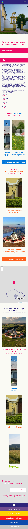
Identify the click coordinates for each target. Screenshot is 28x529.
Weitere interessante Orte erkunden (14, 259)
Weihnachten (14, 522)
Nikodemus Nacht (14, 513)
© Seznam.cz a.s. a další (24, 302)
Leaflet (20, 302)
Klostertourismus (14, 509)
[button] (14, 282)
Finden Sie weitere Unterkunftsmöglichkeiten (14, 162)
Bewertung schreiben (18, 489)
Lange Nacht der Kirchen (14, 518)
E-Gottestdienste (14, 527)
